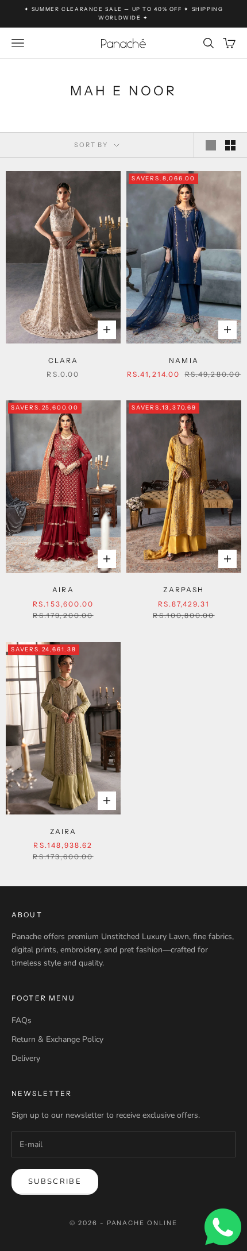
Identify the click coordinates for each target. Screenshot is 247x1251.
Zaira (63, 831)
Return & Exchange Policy (57, 1039)
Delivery (25, 1058)
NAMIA (184, 360)
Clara (63, 360)
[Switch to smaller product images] (230, 145)
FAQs (21, 1020)
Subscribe (55, 1181)
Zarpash (183, 589)
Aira (63, 589)
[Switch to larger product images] (211, 145)
